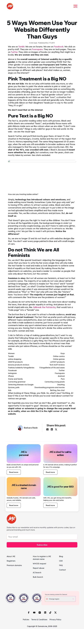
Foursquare (37, 49)
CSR (61, 561)
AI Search (37, 572)
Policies (26, 619)
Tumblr (21, 46)
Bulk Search (38, 577)
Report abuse (38, 568)
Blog (61, 556)
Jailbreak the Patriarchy (44, 307)
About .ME (11, 556)
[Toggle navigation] (75, 6)
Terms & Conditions (39, 619)
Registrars (11, 561)
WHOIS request (39, 564)
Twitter (14, 52)
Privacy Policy (55, 619)
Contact (62, 570)
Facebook (58, 46)
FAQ (61, 565)
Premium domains (14, 565)
